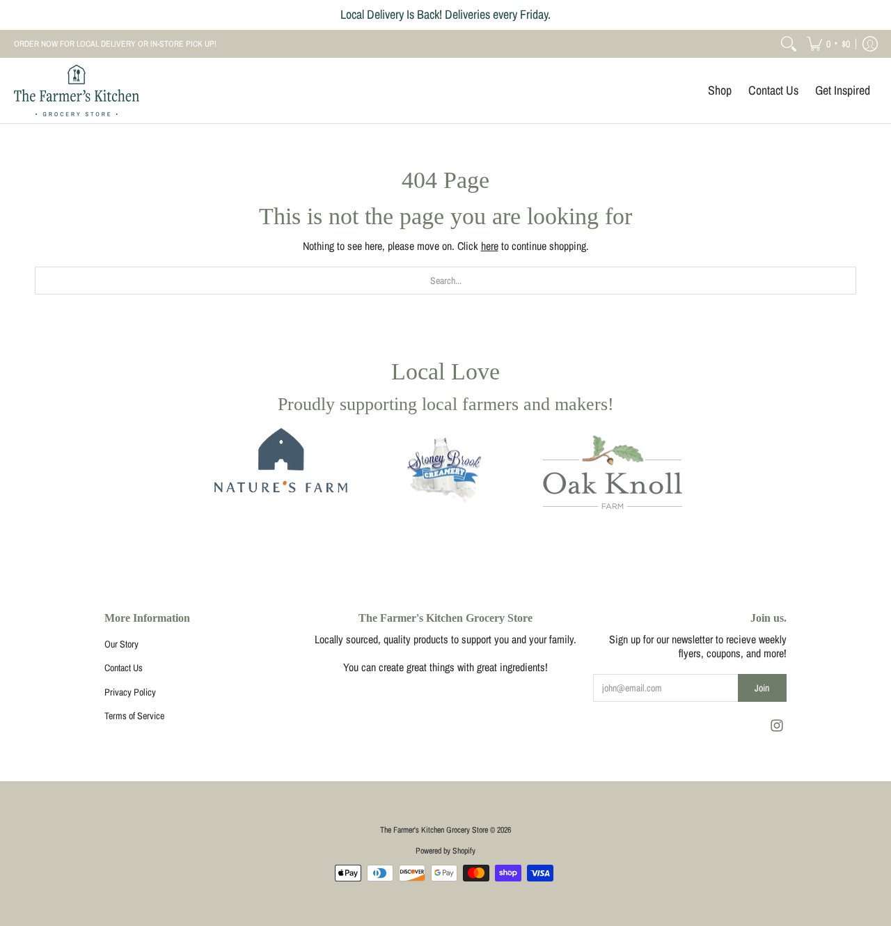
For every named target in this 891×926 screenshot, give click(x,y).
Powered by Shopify (445, 850)
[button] (828, 44)
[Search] (789, 44)
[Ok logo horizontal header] (612, 472)
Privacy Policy (130, 692)
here (489, 245)
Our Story (121, 644)
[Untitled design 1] (445, 472)
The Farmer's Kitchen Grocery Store (434, 829)
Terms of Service (134, 715)
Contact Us (123, 667)
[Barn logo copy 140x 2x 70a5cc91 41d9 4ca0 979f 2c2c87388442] (278, 472)
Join (762, 688)
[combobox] (445, 281)
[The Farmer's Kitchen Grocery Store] (76, 90)
